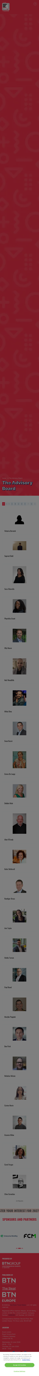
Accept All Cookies (19, 1365)
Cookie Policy (26, 1360)
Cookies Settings (19, 1371)
